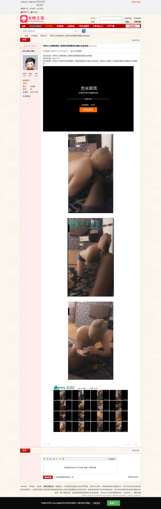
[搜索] (83, 31)
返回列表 (135, 40)
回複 (48, 444)
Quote (57, 459)
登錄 (85, 467)
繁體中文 (24, 8)
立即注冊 (137, 21)
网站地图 (137, 492)
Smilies (63, 459)
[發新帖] (25, 40)
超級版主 (26, 80)
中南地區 (34, 35)
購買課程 (88, 109)
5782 (24, 73)
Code (60, 459)
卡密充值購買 (83, 26)
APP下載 (110, 26)
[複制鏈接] (93, 46)
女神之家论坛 (48, 486)
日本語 (32, 8)
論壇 (23, 26)
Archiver (24, 486)
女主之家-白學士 (28, 51)
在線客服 (70, 26)
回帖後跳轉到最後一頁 (65, 477)
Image (50, 459)
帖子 (76, 31)
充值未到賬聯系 (35, 26)
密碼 (93, 21)
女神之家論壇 (21, 35)
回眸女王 (43, 35)
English (40, 5)
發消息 (27, 96)
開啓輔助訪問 (130, 2)
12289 (32, 86)
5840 (30, 73)
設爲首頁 (24, 2)
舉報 (135, 444)
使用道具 (127, 444)
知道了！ (114, 503)
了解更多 (96, 503)
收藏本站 (32, 2)
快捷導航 (132, 26)
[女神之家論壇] (32, 18)
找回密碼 (137, 18)
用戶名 (93, 18)
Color (47, 459)
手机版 (31, 486)
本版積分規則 (133, 477)
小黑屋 (38, 486)
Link (54, 459)
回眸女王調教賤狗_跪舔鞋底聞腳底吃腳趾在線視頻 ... (71, 35)
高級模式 (111, 459)
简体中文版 (136, 2)
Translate (41, 1)
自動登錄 (128, 18)
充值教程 (60, 26)
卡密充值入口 (98, 26)
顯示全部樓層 (76, 51)
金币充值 (49, 26)
